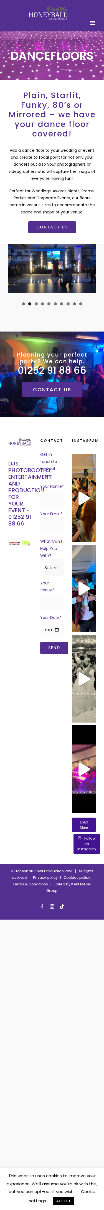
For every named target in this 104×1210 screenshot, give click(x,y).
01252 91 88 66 (19, 520)
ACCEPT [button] (63, 1201)
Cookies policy (77, 877)
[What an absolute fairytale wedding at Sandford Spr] (84, 498)
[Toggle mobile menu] (93, 23)
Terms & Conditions (30, 884)
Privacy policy (46, 877)
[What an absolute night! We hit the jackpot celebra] (84, 588)
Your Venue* (47, 586)
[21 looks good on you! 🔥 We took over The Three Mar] (84, 769)
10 (80, 303)
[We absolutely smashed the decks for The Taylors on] (84, 679)
